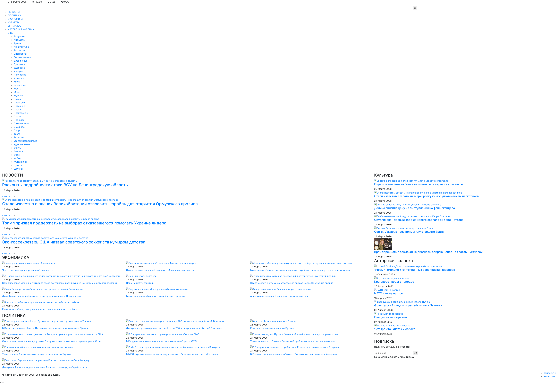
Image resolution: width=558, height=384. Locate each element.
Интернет (19, 71)
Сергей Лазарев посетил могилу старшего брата (409, 231)
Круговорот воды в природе (394, 281)
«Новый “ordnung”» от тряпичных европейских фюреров (414, 269)
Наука (17, 99)
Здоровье (19, 67)
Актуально (20, 36)
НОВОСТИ (14, 11)
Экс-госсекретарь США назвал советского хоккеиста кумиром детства (73, 242)
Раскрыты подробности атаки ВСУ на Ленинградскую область (65, 184)
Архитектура (21, 46)
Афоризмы (20, 50)
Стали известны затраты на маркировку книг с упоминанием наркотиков (426, 196)
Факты (17, 147)
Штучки (18, 168)
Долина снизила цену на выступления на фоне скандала (414, 208)
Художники (20, 161)
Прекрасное (21, 112)
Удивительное (22, 144)
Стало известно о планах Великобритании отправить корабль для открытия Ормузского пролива (100, 203)
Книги (17, 81)
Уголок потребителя (25, 140)
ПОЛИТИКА (14, 15)
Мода (17, 92)
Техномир (19, 137)
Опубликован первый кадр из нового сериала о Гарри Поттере (419, 220)
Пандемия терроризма (390, 317)
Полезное (19, 106)
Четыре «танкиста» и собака (394, 329)
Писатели (19, 102)
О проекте (550, 373)
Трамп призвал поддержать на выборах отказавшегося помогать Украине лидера (84, 223)
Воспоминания (22, 57)
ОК (415, 352)
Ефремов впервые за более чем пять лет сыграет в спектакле (418, 184)
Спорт (17, 130)
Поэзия (18, 109)
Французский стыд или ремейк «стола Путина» (408, 305)
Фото (17, 154)
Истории (19, 78)
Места (17, 88)
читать (6, 196)
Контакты (549, 376)
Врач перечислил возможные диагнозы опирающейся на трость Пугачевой (428, 252)
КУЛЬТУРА (14, 22)
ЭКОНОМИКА (15, 18)
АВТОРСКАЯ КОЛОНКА (21, 29)
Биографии (20, 53)
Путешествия (21, 123)
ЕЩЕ (10, 32)
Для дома (19, 64)
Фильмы (18, 151)
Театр (17, 133)
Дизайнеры (20, 60)
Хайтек (18, 158)
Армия (17, 43)
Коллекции (20, 85)
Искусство (20, 74)
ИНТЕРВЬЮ (14, 25)
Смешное (19, 126)
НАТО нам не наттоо (388, 293)
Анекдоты (19, 39)
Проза (17, 116)
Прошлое (19, 119)
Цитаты (18, 165)
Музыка (18, 95)
